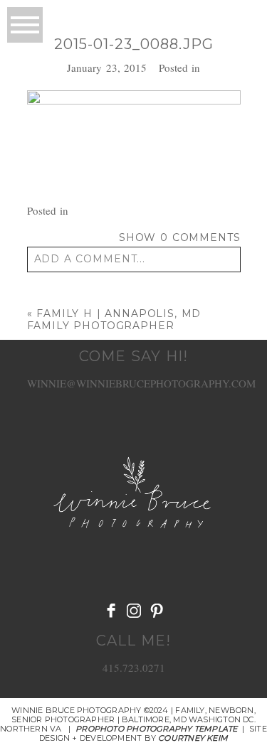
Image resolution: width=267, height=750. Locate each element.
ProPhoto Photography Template (156, 729)
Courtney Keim (193, 738)
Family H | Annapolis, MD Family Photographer (114, 319)
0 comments (180, 237)
